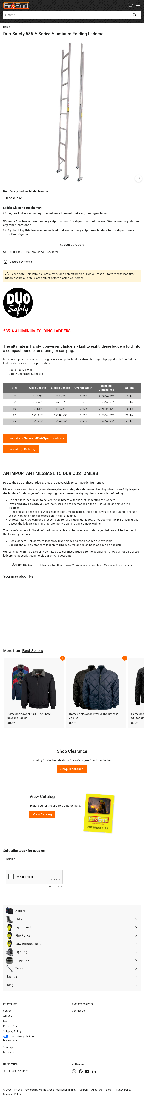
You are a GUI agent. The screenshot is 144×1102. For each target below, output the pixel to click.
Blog (5, 1021)
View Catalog (42, 814)
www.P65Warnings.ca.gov (80, 565)
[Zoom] (138, 178)
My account (10, 1052)
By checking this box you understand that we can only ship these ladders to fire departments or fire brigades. (71, 232)
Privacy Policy (11, 1026)
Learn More (103, 565)
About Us (8, 1015)
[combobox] (72, 15)
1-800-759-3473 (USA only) (40, 251)
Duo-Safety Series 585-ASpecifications (35, 438)
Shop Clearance (72, 769)
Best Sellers (32, 650)
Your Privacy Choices (21, 1036)
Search (7, 1010)
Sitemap (8, 1047)
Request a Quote (72, 245)
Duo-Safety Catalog (21, 449)
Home (6, 27)
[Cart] (130, 5)
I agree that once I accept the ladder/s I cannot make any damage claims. (58, 213)
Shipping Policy (12, 1031)
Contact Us (78, 1010)
